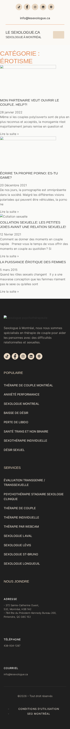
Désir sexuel (14, 450)
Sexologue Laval (18, 536)
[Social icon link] (19, 7)
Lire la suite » (9, 134)
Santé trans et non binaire (26, 431)
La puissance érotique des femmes (33, 262)
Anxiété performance (22, 394)
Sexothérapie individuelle (25, 440)
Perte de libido (16, 422)
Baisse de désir (16, 413)
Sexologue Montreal (21, 404)
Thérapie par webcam (21, 526)
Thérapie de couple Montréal (28, 385)
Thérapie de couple (20, 508)
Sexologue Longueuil (22, 563)
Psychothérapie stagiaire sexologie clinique (34, 496)
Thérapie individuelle (21, 517)
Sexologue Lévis (17, 545)
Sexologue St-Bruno (21, 554)
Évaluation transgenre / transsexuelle (24, 482)
